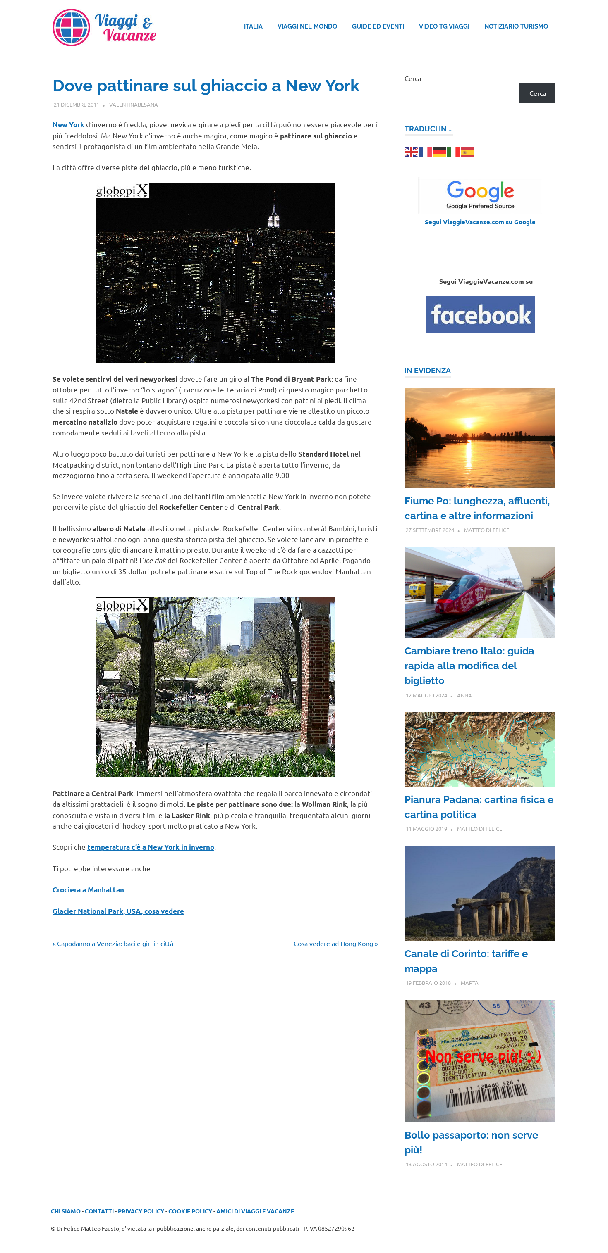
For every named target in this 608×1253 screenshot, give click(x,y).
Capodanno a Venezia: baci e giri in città (115, 943)
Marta (470, 982)
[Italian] (454, 151)
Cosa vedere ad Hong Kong (333, 943)
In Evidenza (428, 370)
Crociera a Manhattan (88, 889)
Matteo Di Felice (486, 529)
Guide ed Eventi (378, 26)
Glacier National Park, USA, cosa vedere (118, 911)
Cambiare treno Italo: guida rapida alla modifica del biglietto (469, 666)
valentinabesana (133, 104)
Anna (464, 695)
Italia (253, 26)
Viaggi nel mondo (307, 26)
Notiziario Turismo (516, 26)
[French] (426, 151)
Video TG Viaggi (444, 26)
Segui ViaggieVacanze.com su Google (480, 222)
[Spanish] (468, 151)
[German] (440, 151)
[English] (412, 151)
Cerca (413, 78)
